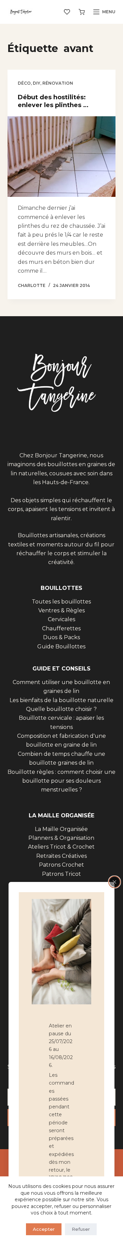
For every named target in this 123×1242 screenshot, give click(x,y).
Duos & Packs (61, 637)
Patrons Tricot (61, 874)
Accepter (44, 1229)
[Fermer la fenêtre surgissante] (114, 882)
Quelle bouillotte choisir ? (61, 709)
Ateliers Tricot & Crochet (61, 847)
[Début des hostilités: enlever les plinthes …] (62, 156)
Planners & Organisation (61, 838)
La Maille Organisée (61, 829)
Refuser (81, 1229)
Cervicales (61, 619)
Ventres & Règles (61, 610)
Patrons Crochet (61, 865)
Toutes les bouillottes (61, 601)
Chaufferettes (61, 628)
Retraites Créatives (61, 856)
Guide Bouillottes (61, 646)
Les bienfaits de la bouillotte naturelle (61, 700)
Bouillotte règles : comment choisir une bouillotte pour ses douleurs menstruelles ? (61, 781)
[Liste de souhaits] (67, 12)
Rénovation (57, 83)
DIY (36, 83)
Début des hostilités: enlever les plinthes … (53, 101)
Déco (24, 83)
